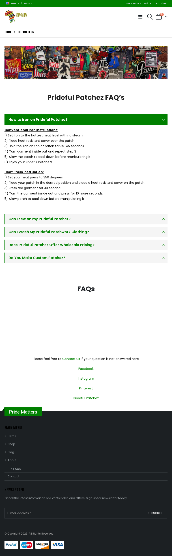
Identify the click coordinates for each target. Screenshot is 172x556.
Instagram (86, 378)
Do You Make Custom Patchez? (37, 257)
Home (12, 436)
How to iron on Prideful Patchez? (38, 119)
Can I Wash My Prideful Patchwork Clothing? (49, 232)
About (12, 460)
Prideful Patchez (86, 398)
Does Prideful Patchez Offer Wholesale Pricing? (52, 244)
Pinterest (86, 388)
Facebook (86, 368)
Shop (11, 444)
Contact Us (71, 359)
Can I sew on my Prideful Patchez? (40, 219)
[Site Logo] (16, 16)
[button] (141, 17)
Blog (11, 452)
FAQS (17, 469)
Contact (13, 476)
